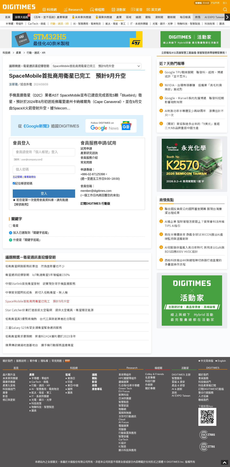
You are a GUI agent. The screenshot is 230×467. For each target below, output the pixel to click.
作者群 (149, 384)
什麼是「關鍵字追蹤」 (27, 239)
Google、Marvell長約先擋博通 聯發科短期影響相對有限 (194, 100)
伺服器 (122, 429)
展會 (5, 392)
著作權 (33, 360)
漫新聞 (159, 17)
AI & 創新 (177, 389)
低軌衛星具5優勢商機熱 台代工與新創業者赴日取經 (40, 319)
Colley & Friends (154, 374)
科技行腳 (150, 381)
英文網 (156, 9)
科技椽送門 (9, 389)
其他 (174, 392)
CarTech (123, 439)
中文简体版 (207, 360)
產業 (119, 17)
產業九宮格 (9, 385)
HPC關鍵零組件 (127, 378)
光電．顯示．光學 (163, 23)
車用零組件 (125, 374)
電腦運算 (124, 425)
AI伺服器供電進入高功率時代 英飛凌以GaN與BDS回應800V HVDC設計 (195, 249)
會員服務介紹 (89, 157)
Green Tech (125, 388)
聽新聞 (171, 17)
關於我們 (8, 360)
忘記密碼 (17, 177)
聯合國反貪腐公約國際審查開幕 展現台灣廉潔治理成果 (193, 211)
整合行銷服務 (205, 392)
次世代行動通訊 (127, 416)
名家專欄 (150, 377)
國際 (70, 389)
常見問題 (86, 162)
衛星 (16, 225)
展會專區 (97, 389)
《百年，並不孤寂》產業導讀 (50, 17)
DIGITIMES (212, 367)
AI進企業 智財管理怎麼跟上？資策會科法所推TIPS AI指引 (195, 223)
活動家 (121, 9)
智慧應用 (177, 378)
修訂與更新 (9, 399)
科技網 (52, 9)
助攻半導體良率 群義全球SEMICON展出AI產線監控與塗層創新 (194, 236)
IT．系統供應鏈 (139, 23)
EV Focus (124, 391)
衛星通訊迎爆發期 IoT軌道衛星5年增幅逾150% (37, 275)
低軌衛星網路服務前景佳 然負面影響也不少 (35, 266)
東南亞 (71, 378)
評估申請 (215, 2)
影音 (137, 9)
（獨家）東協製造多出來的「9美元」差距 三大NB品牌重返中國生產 (194, 126)
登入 (225, 2)
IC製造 (122, 446)
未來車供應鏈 (83, 17)
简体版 (206, 2)
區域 (128, 17)
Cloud (122, 419)
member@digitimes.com (95, 190)
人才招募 (203, 396)
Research (75, 9)
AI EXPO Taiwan (214, 17)
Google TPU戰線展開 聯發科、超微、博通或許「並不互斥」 (194, 74)
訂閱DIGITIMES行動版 (211, 389)
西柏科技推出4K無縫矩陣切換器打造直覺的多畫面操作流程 (193, 262)
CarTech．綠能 (37, 23)
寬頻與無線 (125, 412)
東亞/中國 (73, 385)
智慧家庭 (124, 405)
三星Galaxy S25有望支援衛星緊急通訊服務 (33, 328)
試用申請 (86, 148)
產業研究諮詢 (89, 153)
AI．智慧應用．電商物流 (87, 23)
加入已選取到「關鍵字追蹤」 (31, 232)
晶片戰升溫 (9, 374)
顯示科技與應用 (127, 450)
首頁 (7, 17)
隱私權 (44, 360)
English (222, 360)
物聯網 (122, 409)
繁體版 (198, 2)
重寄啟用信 (30, 177)
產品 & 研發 (178, 385)
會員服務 (203, 378)
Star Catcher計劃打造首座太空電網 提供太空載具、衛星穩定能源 (49, 310)
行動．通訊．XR (59, 23)
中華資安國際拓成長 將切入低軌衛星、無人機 (36, 292)
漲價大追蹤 (22, 16)
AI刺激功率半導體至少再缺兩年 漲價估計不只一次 (194, 113)
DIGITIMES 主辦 (181, 374)
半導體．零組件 (14, 23)
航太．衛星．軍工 (115, 23)
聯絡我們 (203, 399)
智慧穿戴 (124, 436)
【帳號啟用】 (21, 204)
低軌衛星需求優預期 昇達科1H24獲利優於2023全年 (40, 336)
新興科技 (124, 394)
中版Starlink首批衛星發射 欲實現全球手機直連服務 (40, 283)
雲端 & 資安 (178, 381)
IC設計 (122, 442)
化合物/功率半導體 (129, 385)
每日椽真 (185, 17)
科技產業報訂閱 (207, 385)
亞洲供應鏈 (125, 398)
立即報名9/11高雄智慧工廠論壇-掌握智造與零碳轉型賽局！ (194, 52)
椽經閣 (99, 9)
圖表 (221, 23)
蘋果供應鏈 (105, 17)
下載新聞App (205, 406)
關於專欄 (150, 388)
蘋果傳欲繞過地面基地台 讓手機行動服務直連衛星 (39, 345)
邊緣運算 (124, 381)
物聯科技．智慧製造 (188, 23)
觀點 (148, 17)
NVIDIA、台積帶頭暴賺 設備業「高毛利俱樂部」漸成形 (193, 87)
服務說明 (21, 360)
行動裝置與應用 (127, 432)
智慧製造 (124, 401)
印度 (70, 381)
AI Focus (124, 422)
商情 (197, 17)
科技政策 (210, 23)
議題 (138, 17)
